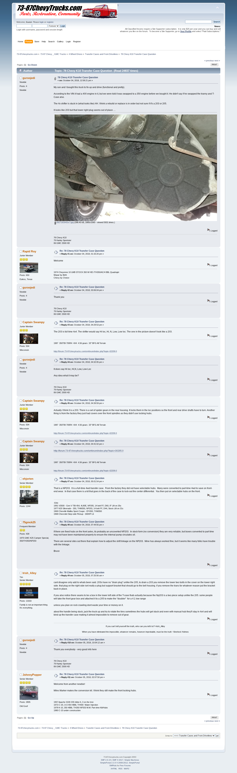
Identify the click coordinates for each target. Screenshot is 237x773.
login (42, 22)
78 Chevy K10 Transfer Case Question (78, 77)
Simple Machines (131, 760)
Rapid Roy (29, 251)
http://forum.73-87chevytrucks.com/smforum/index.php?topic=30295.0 (88, 450)
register (50, 22)
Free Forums (125, 765)
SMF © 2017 (118, 760)
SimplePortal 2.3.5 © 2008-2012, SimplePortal (120, 763)
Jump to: (169, 736)
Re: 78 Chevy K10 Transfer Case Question (82, 251)
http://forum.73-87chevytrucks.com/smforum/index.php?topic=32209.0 (85, 351)
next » (217, 60)
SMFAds (112, 765)
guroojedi (29, 77)
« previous (209, 60)
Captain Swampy (33, 322)
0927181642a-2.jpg (65, 222)
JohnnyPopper (32, 674)
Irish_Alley (29, 573)
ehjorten (28, 478)
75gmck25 (29, 522)
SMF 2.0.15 (106, 760)
